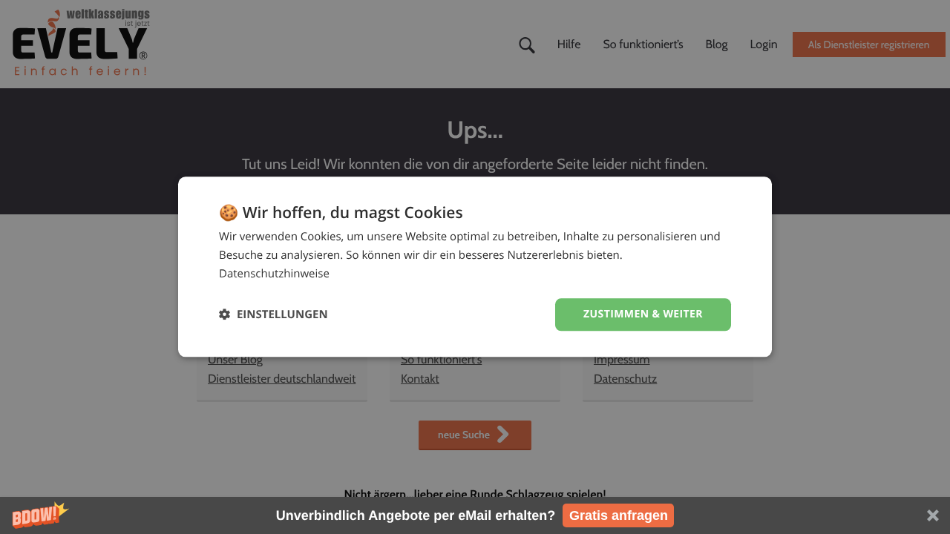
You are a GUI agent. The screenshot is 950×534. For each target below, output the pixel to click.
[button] (475, 515)
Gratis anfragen (618, 515)
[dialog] (475, 267)
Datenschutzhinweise (274, 273)
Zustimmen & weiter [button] (643, 314)
